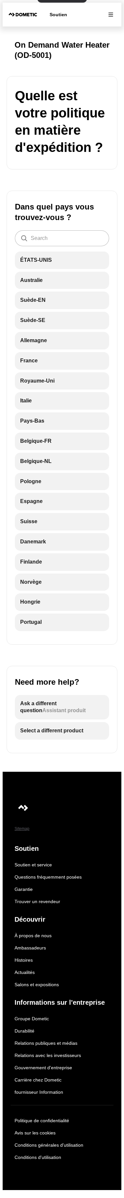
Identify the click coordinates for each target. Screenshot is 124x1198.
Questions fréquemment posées (48, 877)
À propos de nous (33, 935)
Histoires (24, 960)
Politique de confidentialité (42, 1120)
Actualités (25, 972)
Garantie (24, 889)
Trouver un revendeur (37, 901)
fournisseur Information (39, 1092)
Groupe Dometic (32, 1018)
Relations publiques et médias (46, 1043)
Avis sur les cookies (35, 1132)
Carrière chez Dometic (38, 1080)
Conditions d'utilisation (38, 1157)
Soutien (58, 14)
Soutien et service (33, 864)
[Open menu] (111, 15)
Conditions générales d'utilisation (49, 1145)
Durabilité (24, 1031)
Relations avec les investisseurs (48, 1055)
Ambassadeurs (30, 947)
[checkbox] (62, 260)
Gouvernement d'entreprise (43, 1067)
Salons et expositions (37, 984)
